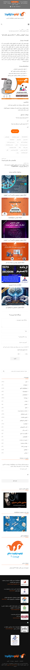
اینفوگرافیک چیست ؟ (23, 1)
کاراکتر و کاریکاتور (14, 420)
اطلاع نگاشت (7, 137)
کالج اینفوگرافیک (24, 152)
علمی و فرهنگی (14, 414)
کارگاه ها (14, 424)
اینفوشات (9, 3)
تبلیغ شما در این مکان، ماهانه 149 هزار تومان (19, 568)
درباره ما (16, 4)
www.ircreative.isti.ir (15, 609)
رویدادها (18, 3)
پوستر (14, 401)
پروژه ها (14, 398)
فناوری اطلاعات (14, 417)
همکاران (14, 449)
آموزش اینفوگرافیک (15, 137)
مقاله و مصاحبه (14, 443)
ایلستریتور (19, 139)
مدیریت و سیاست (14, 440)
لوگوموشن (14, 436)
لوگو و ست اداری (14, 433)
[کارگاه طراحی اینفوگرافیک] (15, 207)
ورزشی (14, 453)
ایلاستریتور (25, 139)
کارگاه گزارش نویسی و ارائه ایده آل (15, 262)
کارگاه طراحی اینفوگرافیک (15, 218)
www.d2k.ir (4, 599)
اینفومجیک (14, 3)
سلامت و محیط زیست (14, 411)
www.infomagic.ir (9, 629)
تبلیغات (4, 3)
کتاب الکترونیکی (14, 427)
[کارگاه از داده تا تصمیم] (15, 274)
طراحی (16, 145)
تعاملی (14, 404)
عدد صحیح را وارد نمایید (22, 350)
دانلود (14, 407)
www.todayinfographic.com (13, 584)
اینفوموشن (14, 394)
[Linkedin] (14, 6)
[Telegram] (10, 6)
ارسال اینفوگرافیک (6, 1)
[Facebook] (19, 6)
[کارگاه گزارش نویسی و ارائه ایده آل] (15, 251)
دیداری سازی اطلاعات (10, 142)
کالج (7, 150)
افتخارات (21, 661)
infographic (24, 137)
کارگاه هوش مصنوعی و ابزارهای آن (15, 307)
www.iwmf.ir (12, 591)
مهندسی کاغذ (14, 446)
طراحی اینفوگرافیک (9, 145)
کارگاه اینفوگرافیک (12, 147)
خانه (27, 29)
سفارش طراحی (14, 1)
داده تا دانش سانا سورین (12, 665)
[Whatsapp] (12, 6)
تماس (13, 4)
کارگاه (20, 147)
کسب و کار (14, 430)
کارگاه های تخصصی (14, 150)
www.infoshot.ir (16, 618)
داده (18, 142)
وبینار (18, 152)
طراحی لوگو (25, 147)
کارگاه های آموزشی (24, 150)
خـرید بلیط (15, 131)
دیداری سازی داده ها (23, 145)
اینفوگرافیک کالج (24, 3)
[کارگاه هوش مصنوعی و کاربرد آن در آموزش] (15, 184)
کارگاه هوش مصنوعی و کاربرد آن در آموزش (15, 195)
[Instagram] (16, 6)
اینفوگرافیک (12, 139)
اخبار (22, 29)
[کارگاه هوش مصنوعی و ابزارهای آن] (15, 296)
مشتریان (16, 661)
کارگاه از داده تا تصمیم (15, 285)
